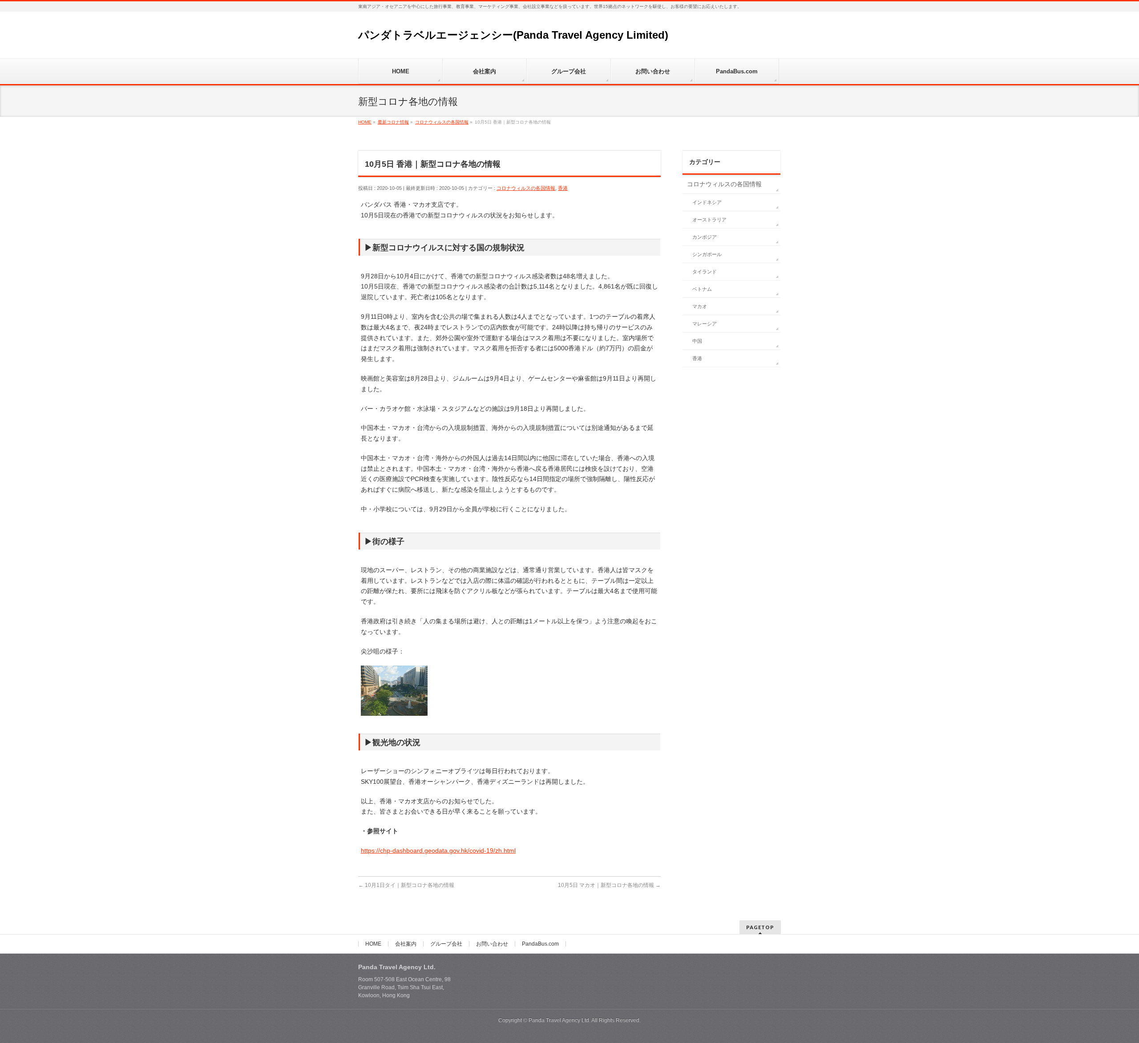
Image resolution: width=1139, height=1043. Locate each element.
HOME (373, 944)
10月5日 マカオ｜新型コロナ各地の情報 (609, 885)
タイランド (704, 271)
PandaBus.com (540, 944)
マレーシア (704, 323)
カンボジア (704, 237)
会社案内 (405, 944)
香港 (563, 188)
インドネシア (707, 202)
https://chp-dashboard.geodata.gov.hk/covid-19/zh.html (438, 850)
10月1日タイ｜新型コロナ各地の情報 (406, 885)
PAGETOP (760, 927)
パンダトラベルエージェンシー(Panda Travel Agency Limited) (513, 35)
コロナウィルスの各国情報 (526, 188)
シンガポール (707, 254)
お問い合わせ (492, 944)
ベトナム (702, 289)
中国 (697, 341)
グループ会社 (446, 944)
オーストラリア (709, 219)
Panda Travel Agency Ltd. (560, 1020)
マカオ (699, 306)
